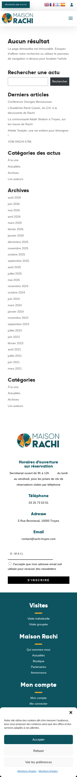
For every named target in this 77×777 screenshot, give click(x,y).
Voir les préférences (38, 762)
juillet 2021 (15, 355)
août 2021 (14, 349)
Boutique (38, 661)
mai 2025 (14, 280)
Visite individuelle (39, 618)
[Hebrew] (57, 4)
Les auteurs (15, 179)
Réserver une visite (16, 5)
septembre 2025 (18, 260)
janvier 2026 (16, 235)
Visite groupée (38, 624)
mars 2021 (15, 368)
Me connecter (38, 703)
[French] (52, 4)
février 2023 (15, 343)
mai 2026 (14, 210)
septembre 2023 (18, 324)
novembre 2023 (18, 317)
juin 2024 (14, 298)
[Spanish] (63, 4)
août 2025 (14, 267)
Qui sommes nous (38, 649)
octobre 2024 (16, 292)
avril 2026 (14, 216)
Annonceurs (38, 672)
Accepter (38, 739)
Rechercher (59, 81)
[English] (47, 4)
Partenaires (38, 666)
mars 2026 (15, 222)
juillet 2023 (15, 330)
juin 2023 (14, 336)
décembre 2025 (18, 242)
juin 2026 (14, 204)
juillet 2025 (15, 273)
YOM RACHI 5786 (19, 141)
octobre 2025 (16, 254)
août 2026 (14, 197)
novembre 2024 (18, 286)
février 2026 (15, 229)
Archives (13, 172)
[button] (71, 712)
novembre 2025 (18, 248)
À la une (13, 160)
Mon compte (38, 698)
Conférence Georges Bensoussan (30, 101)
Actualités (14, 166)
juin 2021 (14, 362)
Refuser (38, 751)
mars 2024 (15, 305)
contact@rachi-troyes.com (39, 538)
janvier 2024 (16, 311)
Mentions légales (27, 771)
